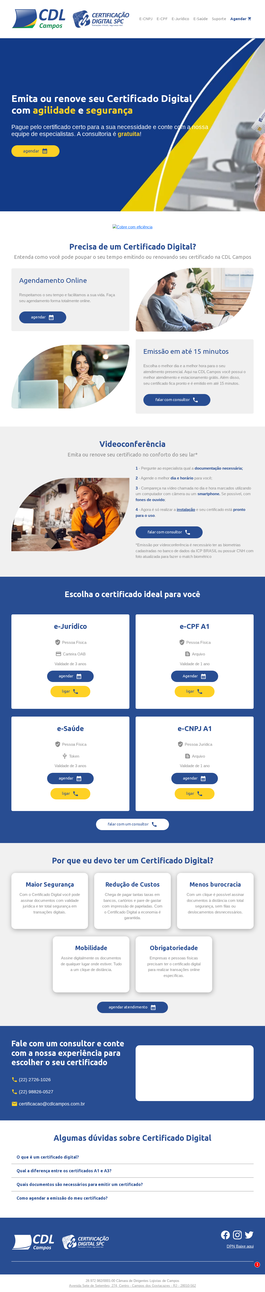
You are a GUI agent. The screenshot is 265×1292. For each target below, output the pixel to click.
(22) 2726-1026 (31, 1079)
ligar (70, 691)
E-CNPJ (145, 19)
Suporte (219, 19)
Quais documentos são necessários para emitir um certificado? (80, 1184)
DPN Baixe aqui (240, 1246)
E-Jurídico (180, 19)
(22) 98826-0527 (32, 1091)
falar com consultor (176, 400)
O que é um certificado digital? (48, 1157)
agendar (35, 151)
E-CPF (162, 19)
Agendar (241, 19)
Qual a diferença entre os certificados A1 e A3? (64, 1170)
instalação (186, 509)
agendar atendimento (132, 1007)
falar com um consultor (132, 824)
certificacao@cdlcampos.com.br (48, 1103)
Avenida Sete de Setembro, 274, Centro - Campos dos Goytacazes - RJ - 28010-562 (132, 1286)
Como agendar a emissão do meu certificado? (62, 1198)
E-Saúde (200, 19)
